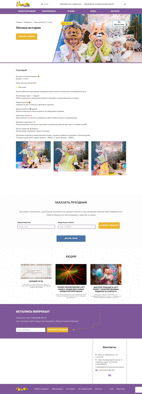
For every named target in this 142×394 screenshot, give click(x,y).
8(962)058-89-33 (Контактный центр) (99, 4)
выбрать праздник (27, 11)
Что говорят (70, 389)
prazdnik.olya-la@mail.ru (70, 4)
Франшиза (121, 389)
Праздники (28, 22)
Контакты (115, 11)
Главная (19, 22)
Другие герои (71, 238)
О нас (46, 4)
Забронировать (49, 11)
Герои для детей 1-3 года (43, 22)
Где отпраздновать (85, 389)
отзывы (71, 11)
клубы (93, 11)
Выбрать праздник (42, 389)
